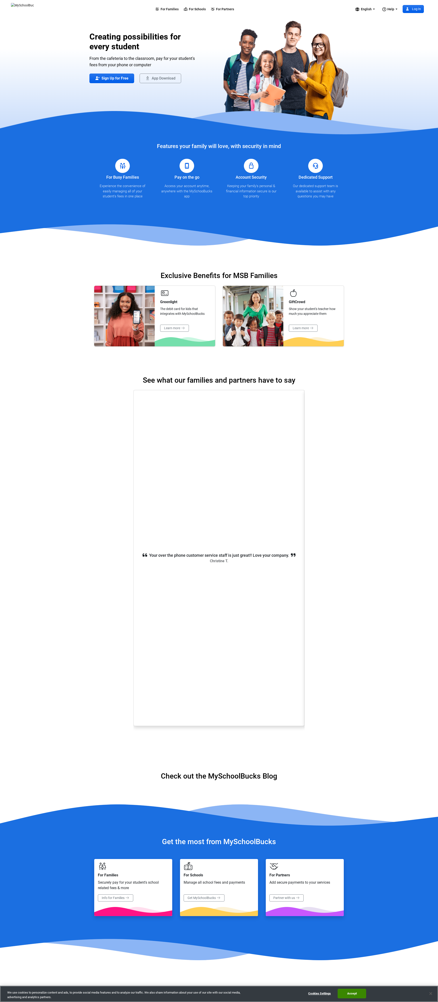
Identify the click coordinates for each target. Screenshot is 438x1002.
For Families (169, 9)
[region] (219, 994)
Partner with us (284, 898)
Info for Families (113, 898)
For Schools (197, 9)
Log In (416, 9)
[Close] (431, 994)
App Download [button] (163, 78)
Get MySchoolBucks (202, 898)
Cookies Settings (319, 993)
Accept (352, 993)
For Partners (224, 9)
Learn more (172, 328)
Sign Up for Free (114, 78)
